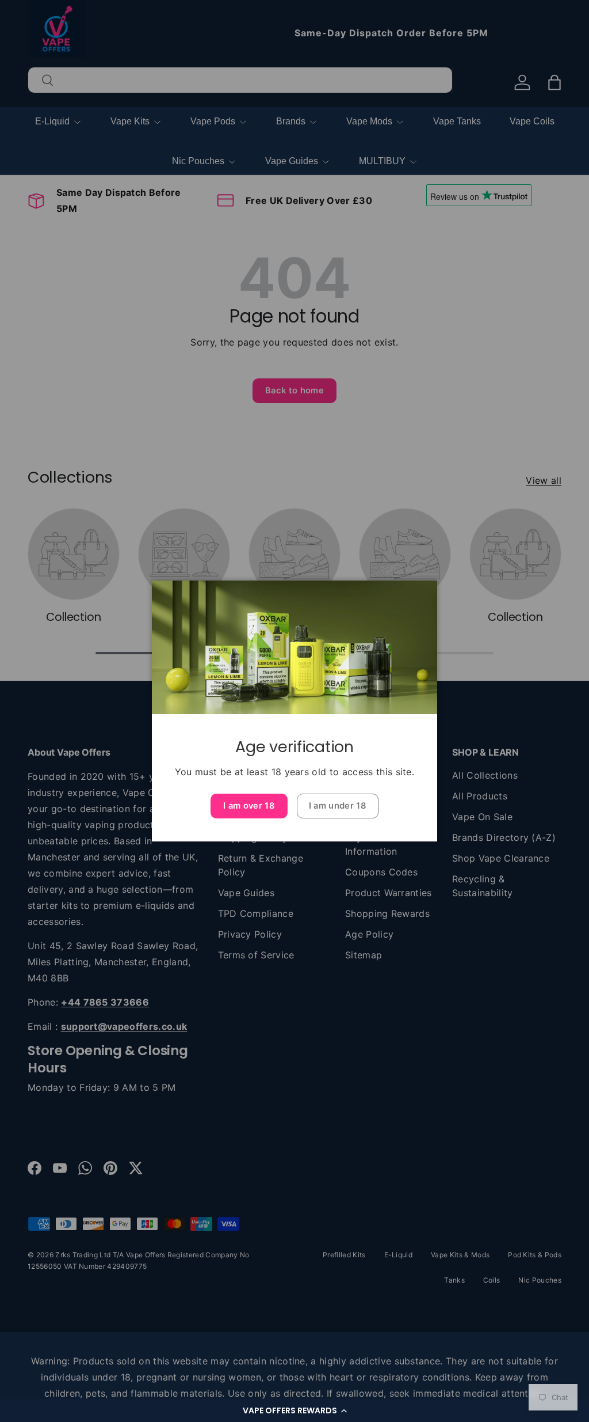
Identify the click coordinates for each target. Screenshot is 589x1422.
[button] (294, 1410)
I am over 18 (249, 806)
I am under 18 (337, 806)
